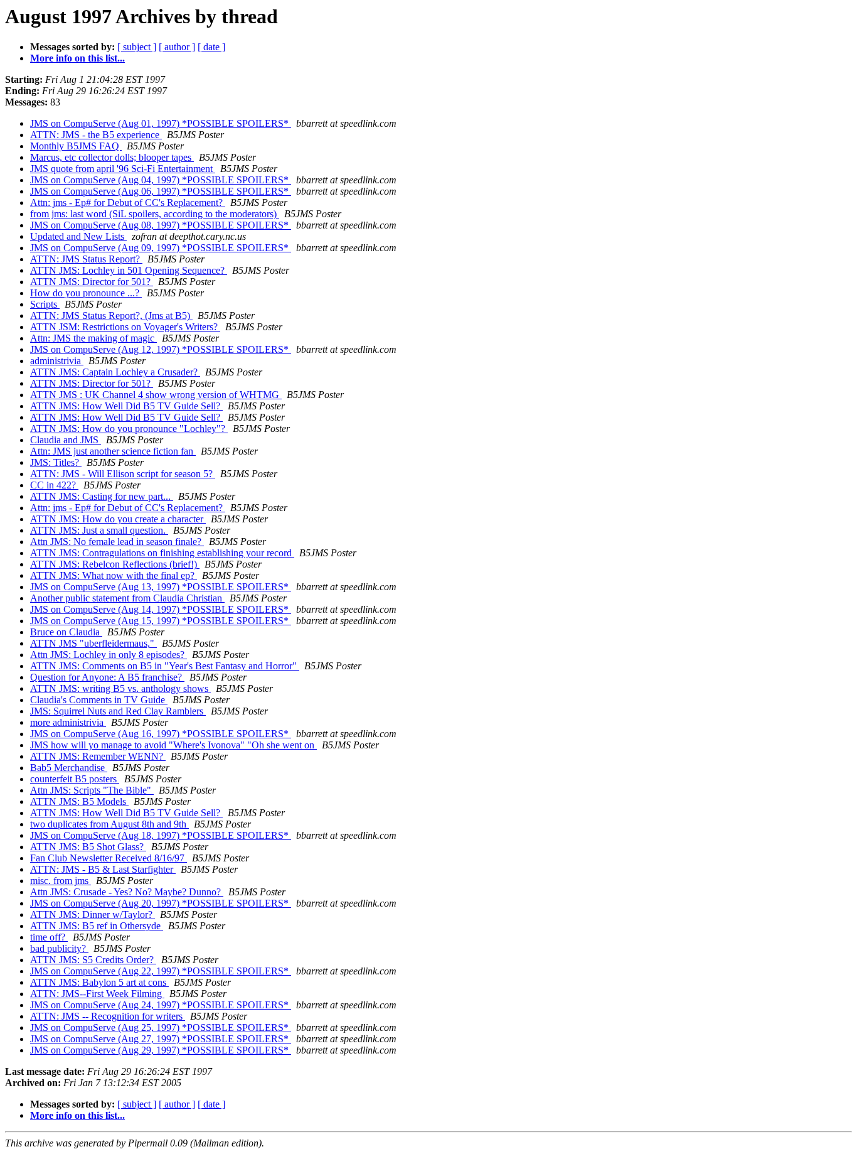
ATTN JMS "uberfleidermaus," (93, 643)
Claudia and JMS (65, 439)
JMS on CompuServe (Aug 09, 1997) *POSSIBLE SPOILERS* (160, 247)
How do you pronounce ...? (86, 293)
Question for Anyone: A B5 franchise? (107, 677)
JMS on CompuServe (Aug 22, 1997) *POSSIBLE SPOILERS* (160, 971)
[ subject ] (136, 46)
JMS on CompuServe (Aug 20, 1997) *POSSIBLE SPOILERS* (160, 903)
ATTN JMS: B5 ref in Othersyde (96, 925)
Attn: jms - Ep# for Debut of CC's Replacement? (127, 202)
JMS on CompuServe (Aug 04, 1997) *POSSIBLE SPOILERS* (160, 180)
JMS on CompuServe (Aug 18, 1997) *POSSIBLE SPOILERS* (160, 835)
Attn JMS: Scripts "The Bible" (92, 790)
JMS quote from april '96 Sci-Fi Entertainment (122, 168)
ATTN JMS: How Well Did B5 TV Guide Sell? (126, 406)
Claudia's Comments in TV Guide (99, 699)
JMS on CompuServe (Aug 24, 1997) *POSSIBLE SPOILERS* (160, 1005)
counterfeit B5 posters (74, 779)
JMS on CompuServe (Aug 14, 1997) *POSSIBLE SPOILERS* (160, 609)
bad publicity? (59, 948)
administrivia (56, 360)
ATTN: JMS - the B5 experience (96, 134)
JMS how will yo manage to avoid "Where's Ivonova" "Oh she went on (173, 745)
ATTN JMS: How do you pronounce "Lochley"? (129, 428)
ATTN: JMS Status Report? (86, 259)
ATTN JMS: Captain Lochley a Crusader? (115, 372)
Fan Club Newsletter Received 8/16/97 (108, 858)
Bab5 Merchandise (68, 767)
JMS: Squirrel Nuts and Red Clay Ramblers (118, 711)
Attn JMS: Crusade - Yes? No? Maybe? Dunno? (126, 892)
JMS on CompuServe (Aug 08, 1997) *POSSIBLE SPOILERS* (160, 225)
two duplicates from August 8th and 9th (109, 824)
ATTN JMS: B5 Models (79, 801)
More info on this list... (77, 58)
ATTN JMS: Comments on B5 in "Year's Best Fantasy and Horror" (164, 666)
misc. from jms (60, 880)
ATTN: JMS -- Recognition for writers (107, 1016)
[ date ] (211, 46)
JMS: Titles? (56, 462)
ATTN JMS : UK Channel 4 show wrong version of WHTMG (156, 394)
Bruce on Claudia (66, 632)
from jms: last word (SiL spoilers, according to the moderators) (154, 213)
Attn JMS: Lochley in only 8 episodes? (108, 654)
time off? (49, 937)
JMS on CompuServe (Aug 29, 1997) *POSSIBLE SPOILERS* (160, 1050)
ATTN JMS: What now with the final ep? (113, 575)
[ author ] (177, 46)
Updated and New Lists (78, 236)
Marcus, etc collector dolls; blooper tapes (112, 157)
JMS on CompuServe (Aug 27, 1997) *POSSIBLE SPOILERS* (160, 1038)
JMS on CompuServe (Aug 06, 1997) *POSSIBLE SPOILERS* (160, 191)
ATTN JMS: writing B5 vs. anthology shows (120, 688)
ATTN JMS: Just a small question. (99, 530)
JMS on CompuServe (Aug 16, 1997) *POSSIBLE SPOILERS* (160, 733)
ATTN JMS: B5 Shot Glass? (88, 846)
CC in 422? (54, 485)
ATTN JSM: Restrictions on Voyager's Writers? (125, 326)
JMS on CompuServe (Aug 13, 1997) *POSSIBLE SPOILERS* (160, 586)
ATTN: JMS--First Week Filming (97, 993)
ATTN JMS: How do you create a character (118, 519)
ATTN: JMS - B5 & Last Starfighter (103, 869)
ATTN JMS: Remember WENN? (98, 756)
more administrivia (68, 722)
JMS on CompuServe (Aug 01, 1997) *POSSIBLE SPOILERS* (160, 123)
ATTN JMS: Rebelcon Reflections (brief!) (115, 564)
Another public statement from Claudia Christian (127, 598)
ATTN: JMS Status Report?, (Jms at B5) (111, 315)
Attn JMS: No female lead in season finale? (117, 541)
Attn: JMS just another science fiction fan (113, 451)
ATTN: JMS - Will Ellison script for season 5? (122, 473)
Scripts (45, 304)
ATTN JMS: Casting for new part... (101, 496)
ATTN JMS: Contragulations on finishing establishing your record (162, 552)
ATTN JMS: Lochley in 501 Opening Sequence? (128, 270)
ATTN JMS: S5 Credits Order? (93, 959)
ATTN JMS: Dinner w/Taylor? (92, 914)
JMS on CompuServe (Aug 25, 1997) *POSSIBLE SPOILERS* (160, 1027)
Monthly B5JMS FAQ (76, 146)
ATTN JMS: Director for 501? (91, 281)
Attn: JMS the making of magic (93, 338)
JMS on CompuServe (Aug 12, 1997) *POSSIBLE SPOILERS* (160, 349)
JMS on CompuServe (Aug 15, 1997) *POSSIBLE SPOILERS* (160, 620)
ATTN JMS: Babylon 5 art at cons (99, 982)
